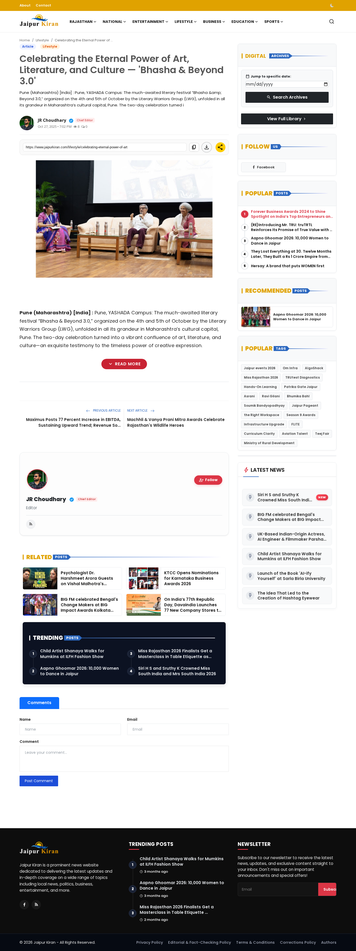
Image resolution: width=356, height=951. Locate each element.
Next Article (137, 410)
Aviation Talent (295, 433)
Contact (43, 5)
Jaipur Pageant (305, 405)
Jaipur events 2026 (259, 368)
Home (25, 40)
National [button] (112, 21)
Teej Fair (322, 433)
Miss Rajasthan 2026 (261, 377)
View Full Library (287, 119)
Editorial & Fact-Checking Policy (199, 942)
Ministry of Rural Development (269, 443)
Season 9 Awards (300, 415)
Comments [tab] (39, 703)
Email (132, 719)
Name (25, 719)
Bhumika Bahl (298, 396)
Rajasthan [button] (81, 21)
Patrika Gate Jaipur (300, 387)
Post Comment (39, 780)
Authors (328, 942)
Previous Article (106, 410)
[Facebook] (24, 904)
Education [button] (242, 21)
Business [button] (212, 21)
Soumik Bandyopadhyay (264, 405)
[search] (331, 21)
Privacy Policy (149, 942)
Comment (29, 741)
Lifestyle (42, 40)
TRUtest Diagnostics (302, 377)
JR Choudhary (46, 499)
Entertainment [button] (148, 21)
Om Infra (290, 368)
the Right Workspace (261, 415)
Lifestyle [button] (184, 21)
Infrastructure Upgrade (264, 424)
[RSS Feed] (30, 524)
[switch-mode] (332, 5)
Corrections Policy (298, 942)
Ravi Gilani (271, 396)
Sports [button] (271, 21)
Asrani (249, 396)
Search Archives (287, 97)
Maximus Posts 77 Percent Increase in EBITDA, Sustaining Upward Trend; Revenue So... (73, 422)
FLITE (295, 424)
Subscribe (333, 889)
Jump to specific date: (268, 76)
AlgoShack (314, 368)
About (25, 5)
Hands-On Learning (260, 387)
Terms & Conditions (255, 942)
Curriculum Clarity (259, 433)
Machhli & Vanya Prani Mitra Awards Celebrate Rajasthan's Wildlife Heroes (176, 422)
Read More (124, 363)
